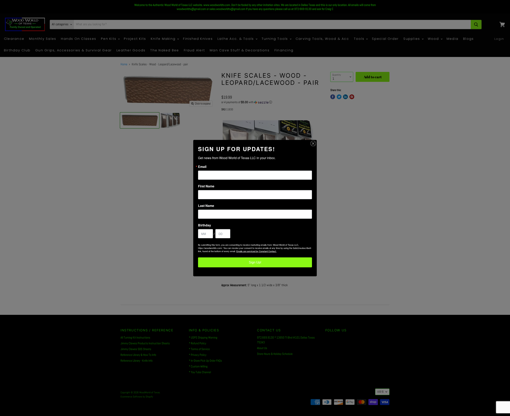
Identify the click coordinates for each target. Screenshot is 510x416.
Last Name (206, 205)
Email (202, 166)
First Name (206, 186)
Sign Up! (255, 262)
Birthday (204, 225)
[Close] (313, 143)
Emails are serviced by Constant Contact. (256, 251)
